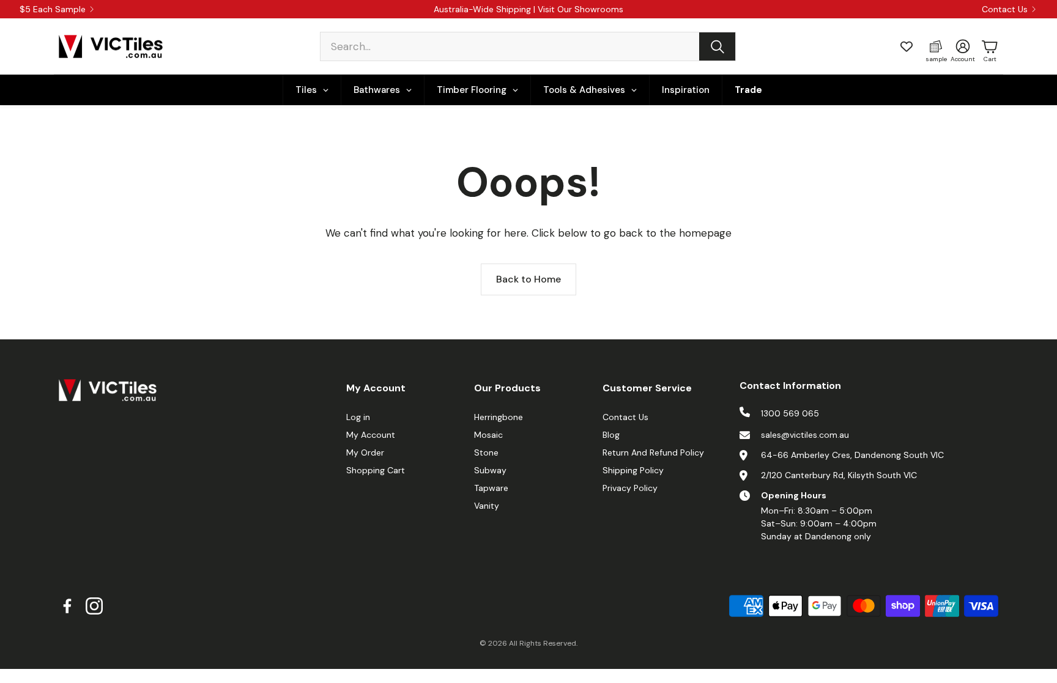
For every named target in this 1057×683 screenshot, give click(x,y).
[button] (528, 46)
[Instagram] (94, 606)
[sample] (935, 46)
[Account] (962, 46)
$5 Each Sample (53, 9)
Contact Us (1005, 9)
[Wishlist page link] (906, 46)
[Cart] (989, 46)
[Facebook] (67, 606)
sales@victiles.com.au (805, 434)
